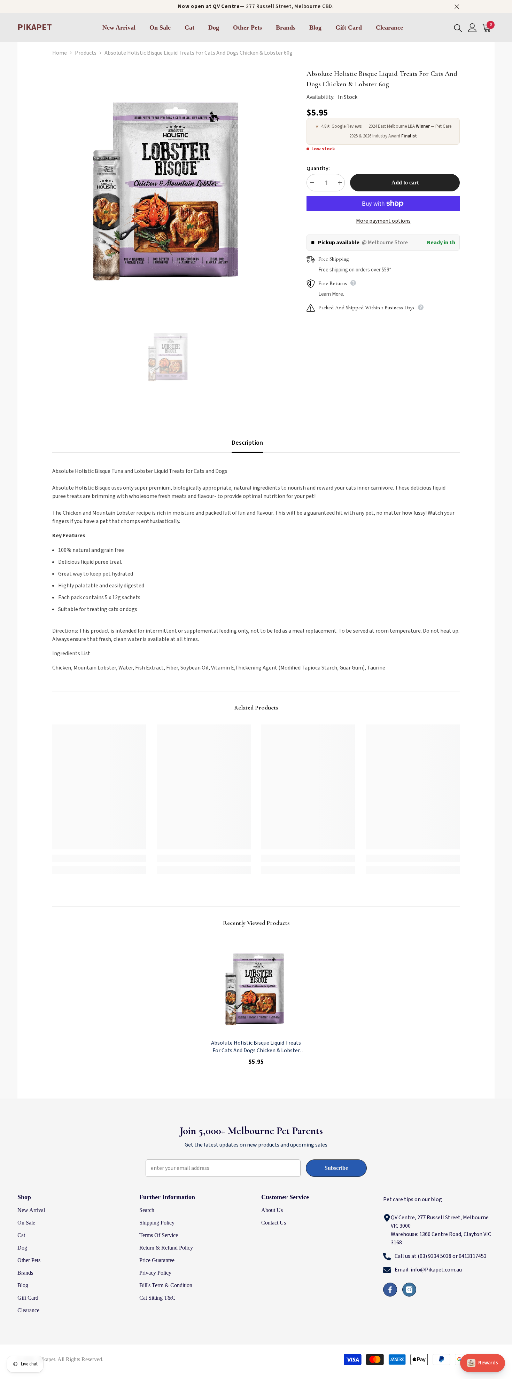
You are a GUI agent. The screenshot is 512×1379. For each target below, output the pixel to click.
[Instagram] (409, 1290)
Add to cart (405, 182)
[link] (99, 858)
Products (85, 53)
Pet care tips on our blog (412, 1199)
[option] (169, 185)
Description (247, 442)
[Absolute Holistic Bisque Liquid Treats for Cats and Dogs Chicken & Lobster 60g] (256, 987)
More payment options (383, 221)
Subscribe (336, 1168)
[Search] (458, 27)
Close (457, 7)
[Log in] (472, 27)
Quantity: (318, 168)
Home (59, 53)
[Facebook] (390, 1290)
